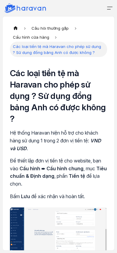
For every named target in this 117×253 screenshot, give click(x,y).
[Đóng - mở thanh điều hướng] (110, 8)
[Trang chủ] (15, 28)
